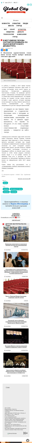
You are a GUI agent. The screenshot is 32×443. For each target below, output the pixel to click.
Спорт (12, 29)
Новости (6, 23)
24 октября (7, 326)
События (16, 23)
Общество (10, 32)
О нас (8, 387)
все (5, 29)
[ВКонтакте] (2, 50)
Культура (22, 29)
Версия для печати (23, 178)
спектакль (6, 191)
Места (11, 26)
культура (6, 189)
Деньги (20, 32)
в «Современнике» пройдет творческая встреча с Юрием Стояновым (16, 166)
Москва (15, 20)
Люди (25, 23)
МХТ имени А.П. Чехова (16, 189)
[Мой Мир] (7, 50)
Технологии (8, 34)
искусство (13, 191)
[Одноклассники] (4, 50)
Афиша (16, 214)
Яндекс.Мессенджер (19, 204)
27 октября (7, 249)
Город (19, 26)
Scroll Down (27, 440)
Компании (21, 34)
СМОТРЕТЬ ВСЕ (16, 220)
